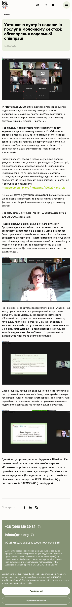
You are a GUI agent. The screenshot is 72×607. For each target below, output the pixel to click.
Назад (7, 14)
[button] (66, 5)
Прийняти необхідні (36, 600)
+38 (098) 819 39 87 (20, 527)
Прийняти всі (36, 591)
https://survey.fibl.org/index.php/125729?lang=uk (33, 187)
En (37, 4)
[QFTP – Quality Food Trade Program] (5, 5)
